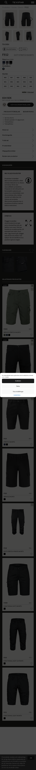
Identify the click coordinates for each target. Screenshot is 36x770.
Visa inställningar (18, 391)
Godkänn (18, 381)
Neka (18, 386)
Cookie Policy (17, 395)
